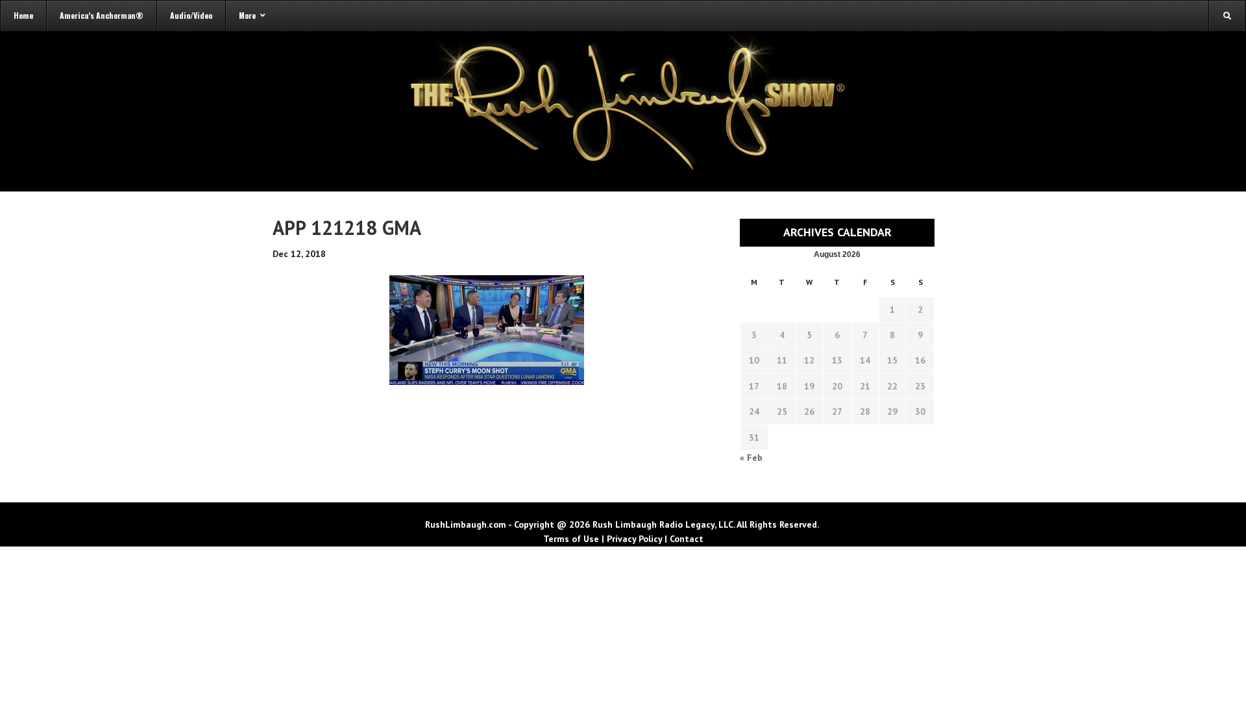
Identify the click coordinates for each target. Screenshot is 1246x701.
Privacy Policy (634, 539)
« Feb (751, 457)
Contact (686, 539)
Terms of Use (571, 539)
